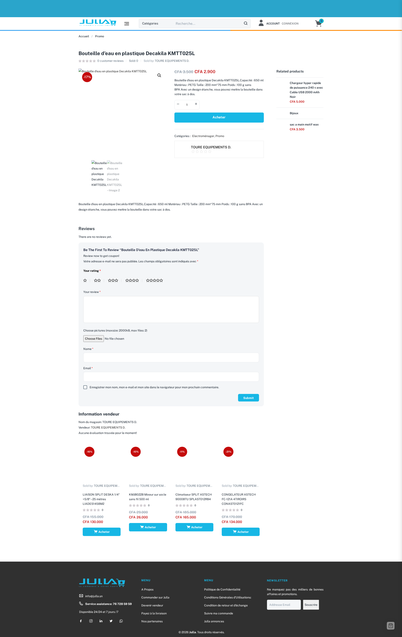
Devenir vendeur (152, 605)
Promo (99, 36)
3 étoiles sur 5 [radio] (114, 280)
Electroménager (203, 136)
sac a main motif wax (304, 124)
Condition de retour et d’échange (226, 605)
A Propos (147, 589)
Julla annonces (214, 621)
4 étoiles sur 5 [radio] (133, 280)
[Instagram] (90, 620)
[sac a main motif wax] (281, 127)
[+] (196, 104)
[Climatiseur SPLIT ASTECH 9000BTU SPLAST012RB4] (194, 464)
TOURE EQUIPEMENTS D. (172, 60)
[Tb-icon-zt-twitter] (111, 620)
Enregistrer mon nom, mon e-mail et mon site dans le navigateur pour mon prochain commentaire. (154, 387)
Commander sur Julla (155, 597)
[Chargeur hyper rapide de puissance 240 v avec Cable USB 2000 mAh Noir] (281, 85)
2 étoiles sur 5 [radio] (99, 280)
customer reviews (110, 60)
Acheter (219, 117)
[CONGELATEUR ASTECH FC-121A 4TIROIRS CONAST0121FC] (241, 464)
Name (88, 349)
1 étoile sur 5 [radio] (86, 280)
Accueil (84, 36)
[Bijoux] (281, 115)
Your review (92, 292)
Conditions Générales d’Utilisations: (227, 597)
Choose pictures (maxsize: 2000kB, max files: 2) (115, 330)
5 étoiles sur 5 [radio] (156, 280)
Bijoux (294, 113)
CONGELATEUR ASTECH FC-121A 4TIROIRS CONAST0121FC (239, 499)
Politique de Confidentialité (222, 589)
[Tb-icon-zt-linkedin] (100, 620)
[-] (178, 104)
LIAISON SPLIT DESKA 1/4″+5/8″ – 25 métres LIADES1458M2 (101, 499)
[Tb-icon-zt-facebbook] (80, 620)
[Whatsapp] (121, 620)
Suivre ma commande (218, 613)
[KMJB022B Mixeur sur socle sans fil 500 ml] (148, 464)
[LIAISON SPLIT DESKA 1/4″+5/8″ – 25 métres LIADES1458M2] (102, 464)
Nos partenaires (152, 621)
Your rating (92, 270)
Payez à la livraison (154, 613)
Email (88, 368)
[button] (320, 23)
